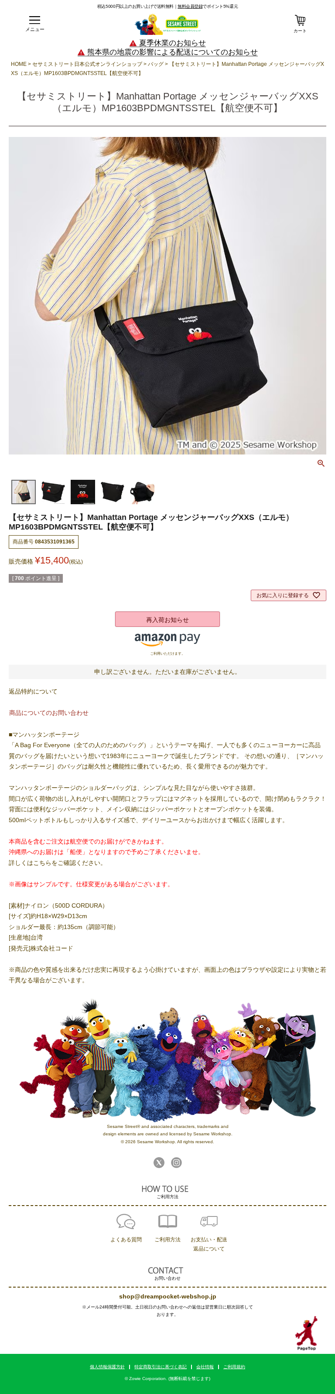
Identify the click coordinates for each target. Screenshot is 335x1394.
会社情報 (205, 1366)
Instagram (176, 1162)
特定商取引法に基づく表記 (160, 1366)
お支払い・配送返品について (209, 1244)
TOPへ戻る (306, 1333)
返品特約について (33, 691)
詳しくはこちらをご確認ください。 (57, 862)
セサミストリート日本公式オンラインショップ (87, 64)
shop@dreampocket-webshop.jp (167, 1296)
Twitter (159, 1162)
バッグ (156, 64)
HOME (19, 64)
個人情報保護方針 (107, 1366)
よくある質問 (126, 1240)
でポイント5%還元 (208, 6)
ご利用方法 (167, 1240)
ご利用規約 (234, 1366)
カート (300, 30)
